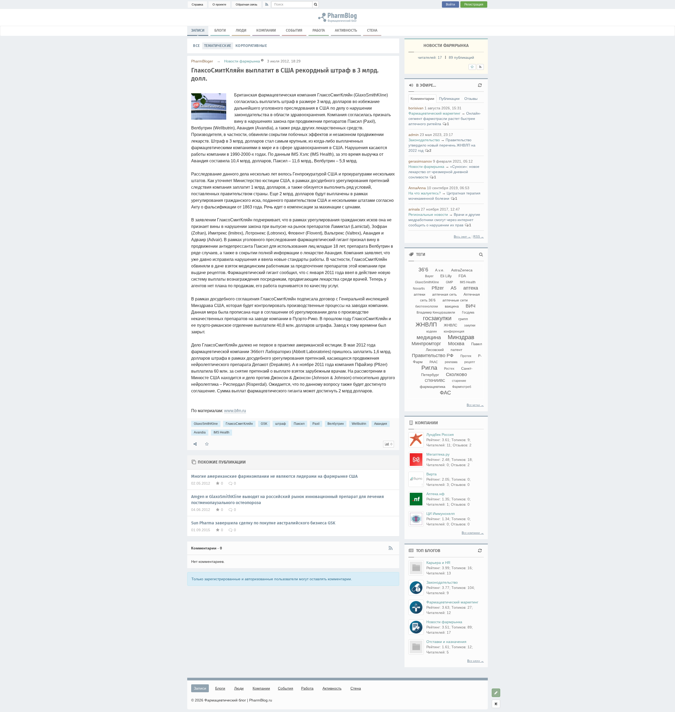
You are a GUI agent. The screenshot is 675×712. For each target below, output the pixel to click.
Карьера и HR (438, 562)
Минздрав (461, 337)
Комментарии (422, 98)
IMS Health (221, 432)
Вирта (431, 474)
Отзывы (471, 98)
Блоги (220, 30)
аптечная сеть (444, 294)
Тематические (217, 45)
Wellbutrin (359, 424)
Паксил (299, 424)
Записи (197, 30)
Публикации (449, 98)
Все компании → (473, 533)
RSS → (478, 236)
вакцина (452, 306)
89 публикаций (461, 57)
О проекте (219, 4)
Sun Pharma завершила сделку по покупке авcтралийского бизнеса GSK (263, 522)
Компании (266, 30)
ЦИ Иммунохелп (440, 513)
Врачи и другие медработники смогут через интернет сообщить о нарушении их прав (444, 219)
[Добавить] (496, 693)
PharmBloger (202, 61)
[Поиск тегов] (481, 254)
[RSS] (266, 4)
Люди (241, 30)
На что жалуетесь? (424, 193)
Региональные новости (428, 214)
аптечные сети (455, 300)
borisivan (415, 108)
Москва (456, 343)
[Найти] (315, 4)
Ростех (449, 368)
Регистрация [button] (473, 4)
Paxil (316, 424)
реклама (451, 362)
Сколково (456, 374)
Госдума (468, 312)
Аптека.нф (435, 494)
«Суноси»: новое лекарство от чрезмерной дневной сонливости (443, 171)
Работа (318, 30)
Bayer (429, 276)
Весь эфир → (462, 236)
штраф (280, 424)
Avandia (200, 432)
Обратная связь (246, 4)
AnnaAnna (417, 188)
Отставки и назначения (446, 642)
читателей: (430, 57)
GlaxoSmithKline (206, 424)
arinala (414, 209)
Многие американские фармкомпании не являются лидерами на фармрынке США (274, 476)
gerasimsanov (420, 161)
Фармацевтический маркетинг (434, 113)
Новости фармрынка (242, 61)
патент (456, 350)
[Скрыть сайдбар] (496, 704)
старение (459, 381)
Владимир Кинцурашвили (436, 312)
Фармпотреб (461, 387)
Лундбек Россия (440, 434)
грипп (463, 319)
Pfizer (438, 288)
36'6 (423, 269)
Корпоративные (251, 45)
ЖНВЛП (426, 324)
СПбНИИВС (435, 380)
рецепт (469, 362)
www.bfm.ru (235, 410)
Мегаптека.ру (438, 454)
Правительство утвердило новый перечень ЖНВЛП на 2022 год (441, 145)
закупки (469, 325)
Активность (346, 30)
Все (196, 45)
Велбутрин (335, 424)
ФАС (445, 393)
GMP (449, 282)
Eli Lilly (446, 276)
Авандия (380, 424)
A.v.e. (439, 270)
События (294, 30)
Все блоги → (475, 661)
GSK (264, 424)
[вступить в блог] (472, 67)
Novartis (419, 288)
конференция (454, 331)
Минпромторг (426, 343)
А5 (453, 288)
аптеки (419, 294)
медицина (429, 337)
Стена (372, 30)
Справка (197, 4)
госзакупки (437, 318)
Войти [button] (450, 4)
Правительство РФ (433, 355)
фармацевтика (432, 386)
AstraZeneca (461, 270)
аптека (470, 288)
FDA (462, 276)
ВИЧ (470, 306)
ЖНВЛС (450, 325)
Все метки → (475, 405)
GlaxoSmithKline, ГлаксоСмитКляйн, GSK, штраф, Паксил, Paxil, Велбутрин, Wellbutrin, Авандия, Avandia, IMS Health (337, 17)
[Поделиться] (195, 444)
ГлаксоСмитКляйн (239, 424)
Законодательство (424, 140)
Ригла (429, 367)
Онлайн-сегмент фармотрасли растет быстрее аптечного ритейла (444, 118)
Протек (465, 356)
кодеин (431, 331)
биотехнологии (426, 306)
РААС (434, 362)
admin (413, 135)
